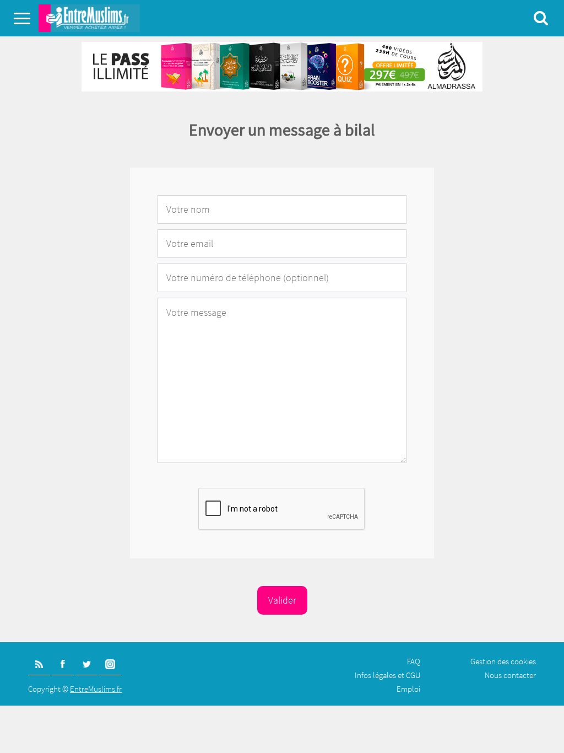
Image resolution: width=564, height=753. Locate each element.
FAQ (413, 661)
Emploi (408, 689)
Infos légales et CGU (387, 675)
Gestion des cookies (503, 661)
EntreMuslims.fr (96, 689)
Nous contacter (510, 675)
